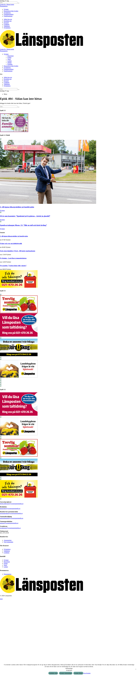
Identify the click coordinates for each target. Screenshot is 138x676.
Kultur (9, 57)
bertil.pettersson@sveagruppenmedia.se (11, 503)
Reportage (11, 56)
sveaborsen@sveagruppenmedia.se (10, 527)
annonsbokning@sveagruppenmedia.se (11, 517)
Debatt (9, 62)
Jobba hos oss (8, 19)
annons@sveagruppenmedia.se (9, 522)
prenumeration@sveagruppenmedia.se (11, 513)
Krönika (10, 64)
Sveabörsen (7, 12)
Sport (9, 59)
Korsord (6, 22)
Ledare (10, 61)
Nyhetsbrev (7, 27)
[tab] (71, 9)
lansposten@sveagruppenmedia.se (10, 508)
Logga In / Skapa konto (7, 4)
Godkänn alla (53, 673)
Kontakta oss (7, 21)
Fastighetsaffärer (9, 14)
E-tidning (6, 24)
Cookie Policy (78, 673)
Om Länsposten (8, 541)
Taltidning (7, 26)
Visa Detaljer (87, 673)
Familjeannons (8, 16)
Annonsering (7, 540)
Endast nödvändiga (65, 673)
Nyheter (6, 9)
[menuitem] (71, 11)
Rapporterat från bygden (11, 11)
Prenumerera (4, 6)
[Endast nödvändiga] (136, 669)
